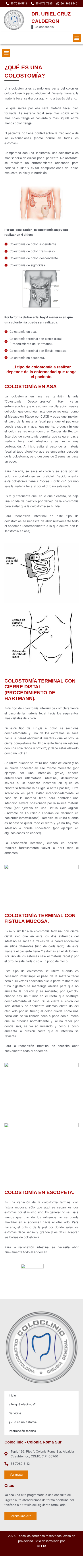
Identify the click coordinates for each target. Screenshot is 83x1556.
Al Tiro (41, 1546)
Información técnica (22, 1431)
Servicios (15, 1413)
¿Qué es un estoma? (23, 1422)
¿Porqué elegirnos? (22, 1404)
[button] (77, 38)
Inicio (12, 1395)
